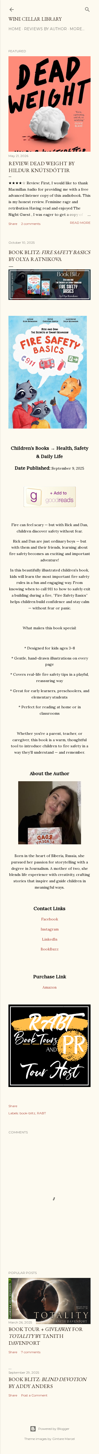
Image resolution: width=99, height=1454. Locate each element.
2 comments (30, 224)
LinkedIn (49, 939)
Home (14, 29)
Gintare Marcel (63, 1439)
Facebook (49, 919)
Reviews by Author (45, 29)
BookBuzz (50, 949)
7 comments (30, 1352)
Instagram (50, 929)
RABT (41, 1113)
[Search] (87, 8)
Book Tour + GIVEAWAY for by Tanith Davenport (45, 1336)
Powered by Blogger (53, 1429)
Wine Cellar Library (35, 19)
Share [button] (12, 224)
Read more (80, 223)
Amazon (49, 987)
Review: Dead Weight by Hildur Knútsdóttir (41, 167)
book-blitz (27, 1113)
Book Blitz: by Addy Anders (47, 1383)
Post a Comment (34, 1395)
